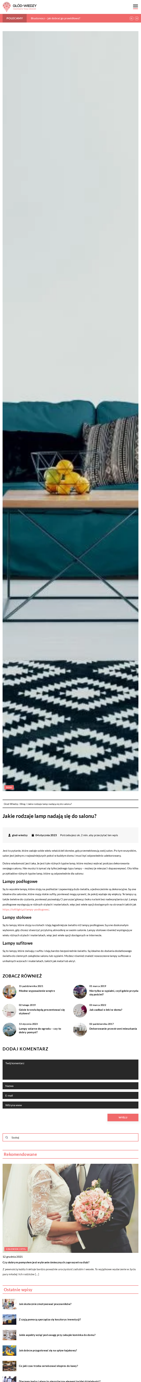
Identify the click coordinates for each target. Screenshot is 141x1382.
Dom (9, 787)
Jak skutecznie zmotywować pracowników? (45, 1303)
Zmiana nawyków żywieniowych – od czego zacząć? (62, 18)
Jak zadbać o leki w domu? (105, 1009)
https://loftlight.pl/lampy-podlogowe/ (26, 909)
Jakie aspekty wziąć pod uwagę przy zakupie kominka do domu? (57, 1334)
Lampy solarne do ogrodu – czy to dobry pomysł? (40, 1030)
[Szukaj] (7, 1137)
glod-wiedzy (20, 835)
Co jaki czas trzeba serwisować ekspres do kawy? (48, 1365)
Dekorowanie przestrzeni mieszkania (113, 1028)
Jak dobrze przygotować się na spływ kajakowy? (48, 1350)
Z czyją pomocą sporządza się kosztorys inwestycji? (50, 1319)
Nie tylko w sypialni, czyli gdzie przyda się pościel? (113, 992)
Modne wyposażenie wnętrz (37, 990)
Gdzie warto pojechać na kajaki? (23, 1262)
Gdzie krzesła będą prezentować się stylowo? (42, 1011)
